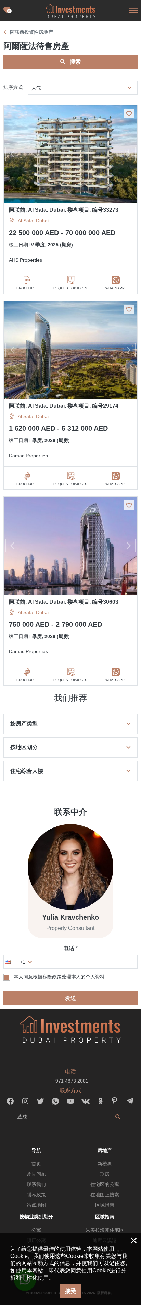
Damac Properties (28, 455)
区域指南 (104, 1205)
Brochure (26, 288)
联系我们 (36, 1184)
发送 (70, 998)
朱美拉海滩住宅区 (105, 1230)
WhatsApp (115, 288)
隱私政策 (36, 1194)
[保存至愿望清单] (129, 113)
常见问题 (36, 1174)
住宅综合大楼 (26, 771)
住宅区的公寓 (104, 1184)
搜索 (75, 62)
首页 (36, 1163)
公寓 (36, 1230)
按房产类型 (24, 723)
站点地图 (36, 1205)
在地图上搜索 (104, 1194)
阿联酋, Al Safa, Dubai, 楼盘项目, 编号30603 (63, 602)
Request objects (70, 288)
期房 (105, 1174)
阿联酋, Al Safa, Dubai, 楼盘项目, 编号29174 (63, 406)
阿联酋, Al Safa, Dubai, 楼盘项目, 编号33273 (63, 210)
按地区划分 (24, 747)
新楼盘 (105, 1163)
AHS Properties (25, 260)
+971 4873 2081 (70, 1081)
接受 (70, 1291)
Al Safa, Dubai (33, 220)
